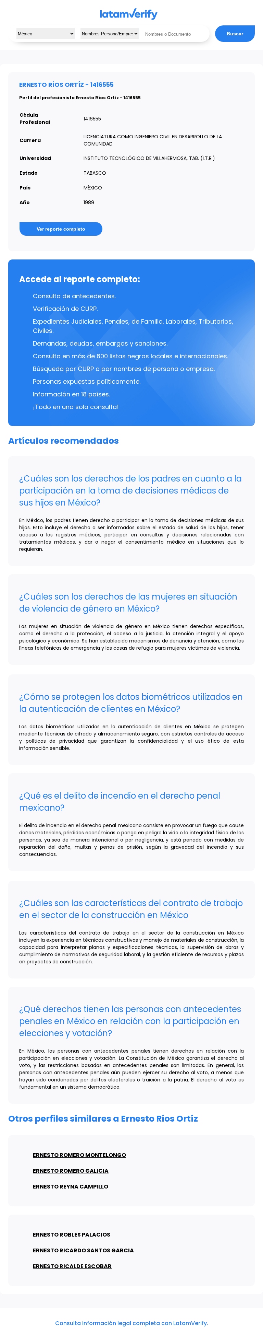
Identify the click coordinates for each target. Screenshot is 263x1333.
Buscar (235, 33)
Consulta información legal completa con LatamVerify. (131, 1323)
